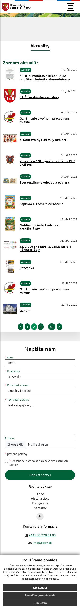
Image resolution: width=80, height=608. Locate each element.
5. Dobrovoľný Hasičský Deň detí (43, 140)
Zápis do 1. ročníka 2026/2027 (41, 204)
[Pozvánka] (10, 266)
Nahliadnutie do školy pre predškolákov (39, 227)
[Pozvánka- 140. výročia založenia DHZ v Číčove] (10, 160)
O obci (40, 494)
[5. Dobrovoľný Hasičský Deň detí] (10, 138)
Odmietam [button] (40, 602)
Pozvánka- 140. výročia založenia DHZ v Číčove (47, 163)
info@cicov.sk (42, 543)
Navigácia (11, 6)
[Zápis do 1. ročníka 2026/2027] (10, 202)
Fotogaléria (40, 503)
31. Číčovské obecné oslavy (39, 97)
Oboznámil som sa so (38, 462)
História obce (40, 499)
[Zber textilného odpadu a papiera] (10, 181)
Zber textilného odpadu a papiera (44, 183)
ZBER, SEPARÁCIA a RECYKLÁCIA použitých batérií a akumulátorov (45, 77)
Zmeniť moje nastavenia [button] (40, 595)
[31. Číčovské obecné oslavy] (10, 96)
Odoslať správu (40, 475)
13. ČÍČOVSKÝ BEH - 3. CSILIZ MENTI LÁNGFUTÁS (45, 248)
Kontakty (40, 508)
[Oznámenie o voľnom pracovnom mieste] (10, 117)
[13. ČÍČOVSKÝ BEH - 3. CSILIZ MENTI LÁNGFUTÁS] (10, 245)
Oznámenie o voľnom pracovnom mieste (44, 120)
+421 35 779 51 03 (42, 535)
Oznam (25, 311)
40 (52, 327)
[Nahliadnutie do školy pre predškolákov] (10, 224)
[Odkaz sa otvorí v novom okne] (40, 516)
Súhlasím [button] (40, 587)
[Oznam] (10, 309)
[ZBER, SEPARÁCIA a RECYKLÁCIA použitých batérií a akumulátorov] (10, 74)
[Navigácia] (70, 7)
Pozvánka (27, 268)
